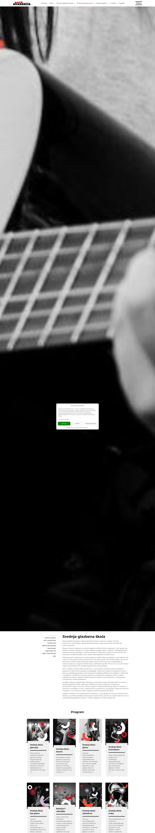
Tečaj (51, 3)
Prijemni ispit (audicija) (49, 645)
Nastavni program (50, 638)
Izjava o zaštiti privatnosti (81, 427)
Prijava (138, 3)
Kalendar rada (51, 643)
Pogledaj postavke (90, 423)
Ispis (54, 656)
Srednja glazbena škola (85, 3)
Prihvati (64, 423)
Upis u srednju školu (50, 640)
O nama (113, 3)
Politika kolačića (71, 427)
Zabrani (77, 423)
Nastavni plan (51, 648)
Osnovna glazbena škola (64, 3)
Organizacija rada (50, 651)
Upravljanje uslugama (64, 419)
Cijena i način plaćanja (49, 653)
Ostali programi (101, 3)
